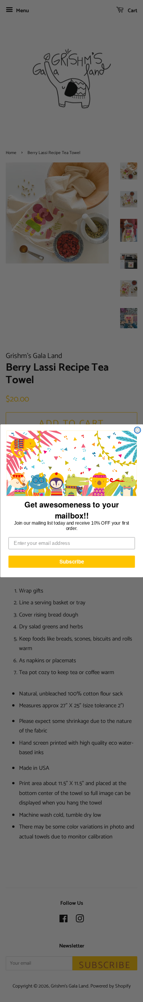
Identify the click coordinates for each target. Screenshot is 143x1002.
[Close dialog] (137, 430)
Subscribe (71, 561)
